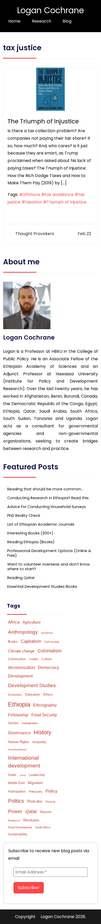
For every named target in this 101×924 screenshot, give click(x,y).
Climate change (21, 651)
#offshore (29, 195)
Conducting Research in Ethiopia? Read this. (48, 497)
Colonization (17, 659)
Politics (16, 801)
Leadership (37, 775)
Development (20, 676)
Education (32, 694)
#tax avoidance (57, 195)
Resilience (14, 820)
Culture (46, 659)
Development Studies (32, 685)
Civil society (51, 641)
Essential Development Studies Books (42, 586)
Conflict (33, 659)
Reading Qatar (21, 577)
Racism (46, 812)
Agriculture (32, 622)
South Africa (42, 827)
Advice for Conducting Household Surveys (46, 506)
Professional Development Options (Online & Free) (49, 553)
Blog (67, 21)
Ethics (48, 694)
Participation (17, 791)
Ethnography (45, 705)
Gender (13, 723)
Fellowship (18, 715)
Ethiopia (19, 704)
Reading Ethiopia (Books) (31, 542)
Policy (51, 791)
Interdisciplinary (17, 749)
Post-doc (34, 801)
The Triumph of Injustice (43, 121)
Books (13, 642)
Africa (13, 622)
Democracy (48, 667)
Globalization (30, 723)
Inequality (39, 742)
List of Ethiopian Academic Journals (40, 524)
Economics (15, 694)
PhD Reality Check (23, 515)
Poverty (50, 801)
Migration (35, 783)
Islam (12, 775)
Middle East (16, 783)
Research (41, 21)
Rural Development (20, 827)
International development (24, 762)
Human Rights (18, 742)
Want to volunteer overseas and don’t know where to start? (48, 567)
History (42, 732)
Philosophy (35, 791)
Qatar (31, 811)
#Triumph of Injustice (64, 202)
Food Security (44, 715)
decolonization (21, 667)
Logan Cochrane (50, 10)
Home (14, 21)
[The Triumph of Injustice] (50, 89)
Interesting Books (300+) (30, 533)
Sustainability (17, 834)
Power (15, 811)
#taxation (31, 202)
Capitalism (31, 641)
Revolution (31, 820)
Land (22, 775)
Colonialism (50, 650)
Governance (19, 733)
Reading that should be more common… (45, 489)
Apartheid (47, 632)
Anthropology (23, 632)
